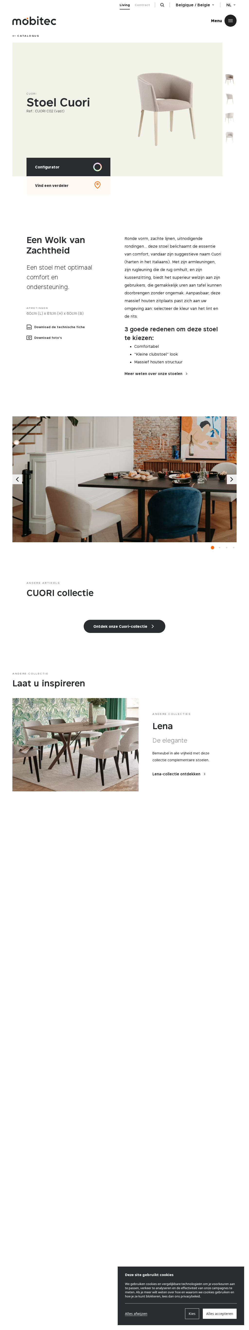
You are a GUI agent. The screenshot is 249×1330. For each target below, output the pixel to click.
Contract (142, 5)
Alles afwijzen (136, 1314)
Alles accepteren (219, 1313)
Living (125, 5)
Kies (192, 1313)
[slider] (166, 109)
